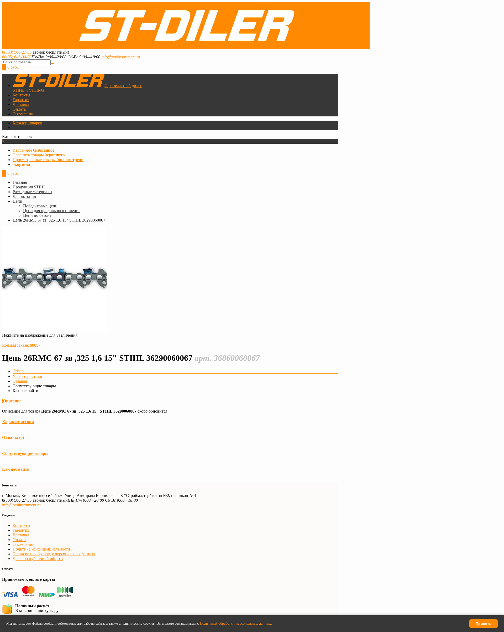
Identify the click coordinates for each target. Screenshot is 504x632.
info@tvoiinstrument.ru (120, 57)
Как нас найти (15, 469)
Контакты (21, 95)
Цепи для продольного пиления (51, 210)
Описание (12, 401)
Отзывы (20, 381)
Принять (483, 623)
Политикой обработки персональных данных (235, 623)
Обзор (18, 371)
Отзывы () (13, 437)
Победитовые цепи (40, 206)
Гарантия (21, 99)
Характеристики (27, 376)
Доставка (21, 104)
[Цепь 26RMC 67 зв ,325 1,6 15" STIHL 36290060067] (54, 330)
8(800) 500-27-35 (17, 52)
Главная (20, 182)
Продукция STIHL (29, 187)
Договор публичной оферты (38, 558)
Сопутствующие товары (25, 453)
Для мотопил (24, 196)
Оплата (19, 109)
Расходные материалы (32, 191)
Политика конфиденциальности (41, 549)
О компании (24, 114)
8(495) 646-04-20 (17, 57)
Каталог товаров (27, 123)
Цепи (17, 201)
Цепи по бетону (37, 215)
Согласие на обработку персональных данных (54, 554)
